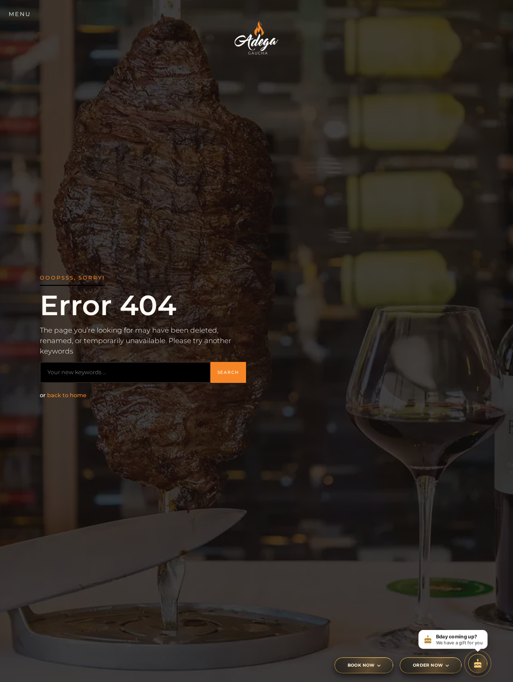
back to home (67, 395)
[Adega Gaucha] (256, 39)
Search (228, 372)
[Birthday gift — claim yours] (478, 663)
